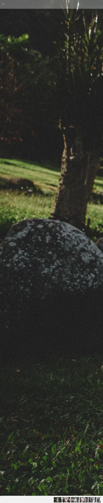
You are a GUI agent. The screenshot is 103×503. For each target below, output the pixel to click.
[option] (58, 499)
